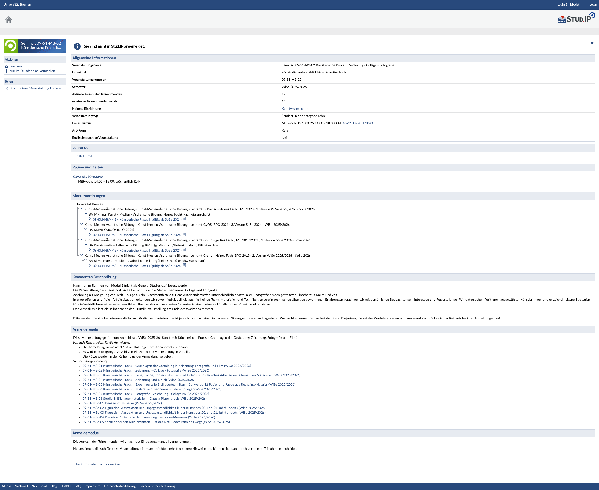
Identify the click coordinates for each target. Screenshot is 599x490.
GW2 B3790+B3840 (358, 123)
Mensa (6, 486)
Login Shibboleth (569, 4)
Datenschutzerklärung (120, 486)
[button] (592, 43)
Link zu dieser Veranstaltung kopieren (35, 88)
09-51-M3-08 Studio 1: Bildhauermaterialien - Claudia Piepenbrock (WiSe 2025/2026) (145, 398)
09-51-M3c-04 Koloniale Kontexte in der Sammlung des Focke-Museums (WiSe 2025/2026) (149, 417)
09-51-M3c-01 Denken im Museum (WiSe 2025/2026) (122, 403)
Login (593, 4)
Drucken (15, 66)
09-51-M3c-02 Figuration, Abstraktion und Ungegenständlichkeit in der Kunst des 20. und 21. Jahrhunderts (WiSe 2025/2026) (174, 408)
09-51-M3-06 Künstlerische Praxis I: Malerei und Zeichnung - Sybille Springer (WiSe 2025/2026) (152, 389)
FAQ (77, 486)
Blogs (54, 486)
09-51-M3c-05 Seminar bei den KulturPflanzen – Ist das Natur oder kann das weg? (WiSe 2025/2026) (156, 422)
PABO (66, 486)
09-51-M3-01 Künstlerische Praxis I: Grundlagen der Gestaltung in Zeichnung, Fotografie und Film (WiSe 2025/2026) (167, 366)
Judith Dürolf (82, 156)
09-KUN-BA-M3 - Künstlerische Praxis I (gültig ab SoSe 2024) (138, 219)
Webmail (21, 486)
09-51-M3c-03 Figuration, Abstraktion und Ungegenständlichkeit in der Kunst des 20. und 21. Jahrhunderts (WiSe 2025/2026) (174, 412)
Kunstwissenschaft (295, 108)
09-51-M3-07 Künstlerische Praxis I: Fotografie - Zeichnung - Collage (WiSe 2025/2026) (146, 394)
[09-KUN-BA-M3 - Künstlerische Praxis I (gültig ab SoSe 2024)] (184, 219)
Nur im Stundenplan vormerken (32, 71)
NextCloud (39, 486)
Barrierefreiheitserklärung (157, 486)
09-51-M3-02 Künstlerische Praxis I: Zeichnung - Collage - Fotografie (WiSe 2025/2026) (146, 370)
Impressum (92, 486)
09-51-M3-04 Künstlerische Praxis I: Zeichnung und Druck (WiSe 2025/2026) (139, 380)
